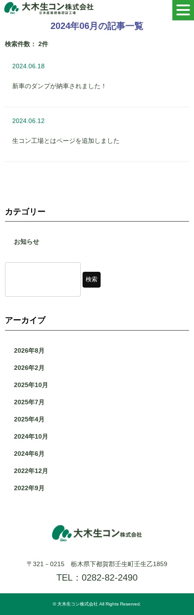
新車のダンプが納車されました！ (59, 86)
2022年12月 (31, 470)
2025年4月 (29, 419)
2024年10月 (31, 436)
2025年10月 (31, 384)
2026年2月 (29, 367)
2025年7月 (29, 402)
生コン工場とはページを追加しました (66, 140)
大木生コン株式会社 (77, 603)
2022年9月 (29, 488)
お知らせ (26, 241)
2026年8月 (29, 350)
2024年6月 (29, 453)
